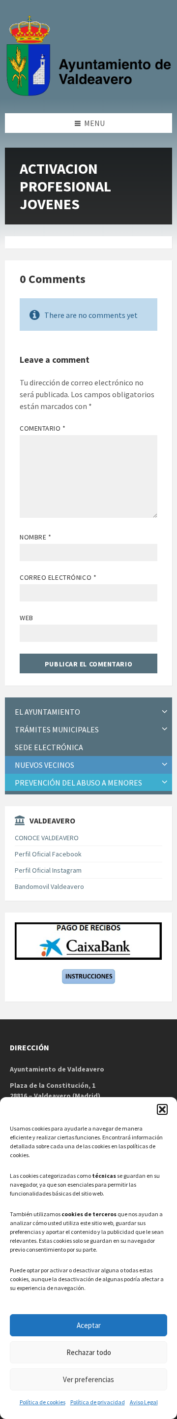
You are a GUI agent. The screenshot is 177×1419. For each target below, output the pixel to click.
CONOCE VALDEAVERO (47, 837)
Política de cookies (42, 1402)
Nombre (35, 537)
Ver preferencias (88, 1379)
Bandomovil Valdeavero (49, 886)
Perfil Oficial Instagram (48, 870)
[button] (162, 1109)
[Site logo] (91, 94)
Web (26, 617)
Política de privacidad (97, 1402)
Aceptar (89, 1325)
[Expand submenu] (164, 711)
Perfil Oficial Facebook (48, 854)
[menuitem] (88, 712)
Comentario (43, 428)
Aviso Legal (144, 1402)
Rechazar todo (88, 1352)
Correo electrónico (58, 577)
